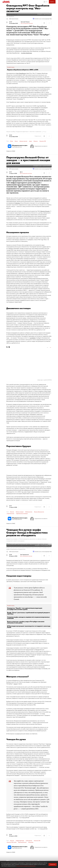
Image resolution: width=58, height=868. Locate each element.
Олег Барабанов (21, 73)
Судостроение (29, 840)
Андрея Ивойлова (26, 53)
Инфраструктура (20, 840)
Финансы (36, 141)
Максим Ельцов (45, 211)
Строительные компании (22, 513)
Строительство (10, 513)
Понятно (52, 864)
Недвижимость (28, 512)
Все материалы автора (27, 23)
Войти (52, 1)
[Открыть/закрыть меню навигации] (44, 2)
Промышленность (22, 842)
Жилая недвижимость (39, 512)
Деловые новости (23, 141)
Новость (12, 512)
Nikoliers (17, 203)
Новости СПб (42, 141)
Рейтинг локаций (19, 512)
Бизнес (16, 141)
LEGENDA (32, 338)
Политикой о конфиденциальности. (26, 866)
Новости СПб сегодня (11, 842)
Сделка (11, 141)
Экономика (30, 842)
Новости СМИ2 (10, 151)
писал (15, 684)
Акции (30, 141)
